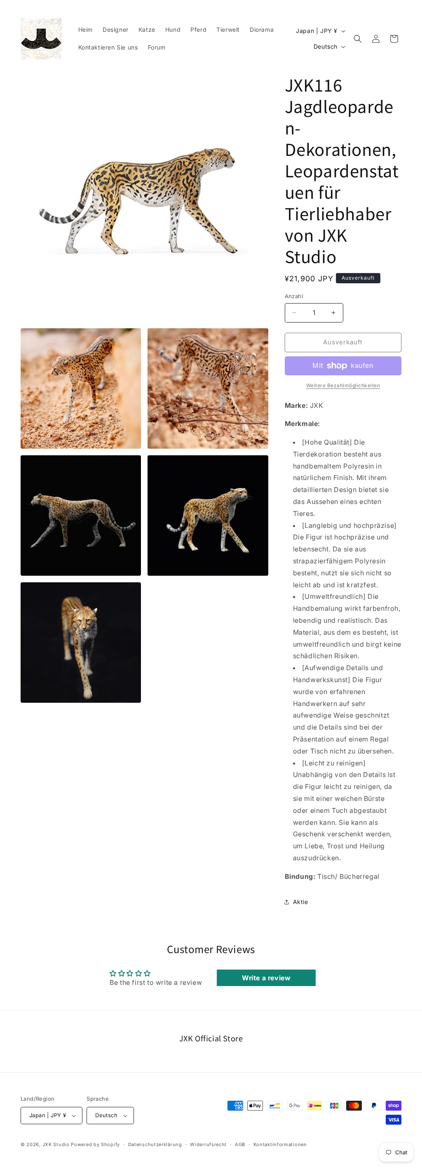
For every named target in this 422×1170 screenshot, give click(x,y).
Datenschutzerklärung (155, 1144)
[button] (358, 39)
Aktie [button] (300, 901)
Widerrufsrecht (208, 1144)
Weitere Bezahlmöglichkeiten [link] (343, 385)
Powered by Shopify (95, 1144)
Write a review (266, 978)
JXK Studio (56, 1144)
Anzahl (294, 296)
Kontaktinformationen (280, 1144)
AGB (240, 1144)
